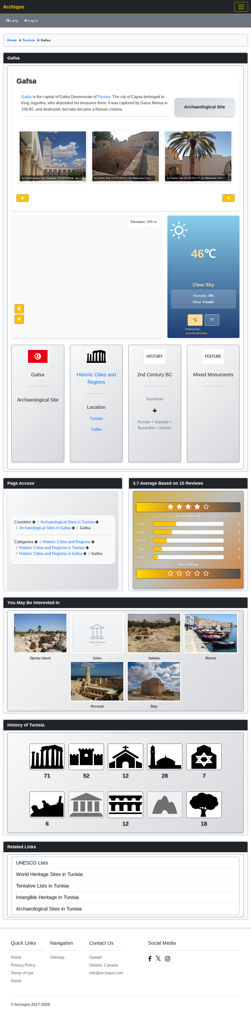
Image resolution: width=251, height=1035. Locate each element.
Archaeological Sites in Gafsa (45, 528)
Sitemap (57, 957)
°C (195, 320)
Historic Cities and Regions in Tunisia (52, 548)
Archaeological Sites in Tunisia (67, 522)
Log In (33, 21)
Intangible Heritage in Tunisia (47, 897)
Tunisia (29, 40)
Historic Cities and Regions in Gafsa (51, 554)
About (16, 981)
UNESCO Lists (32, 862)
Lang (14, 21)
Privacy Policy (23, 965)
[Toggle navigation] (241, 7)
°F (212, 320)
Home (12, 40)
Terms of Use (22, 973)
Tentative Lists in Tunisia (42, 885)
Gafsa (26, 97)
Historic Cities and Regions (67, 542)
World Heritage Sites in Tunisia (49, 874)
